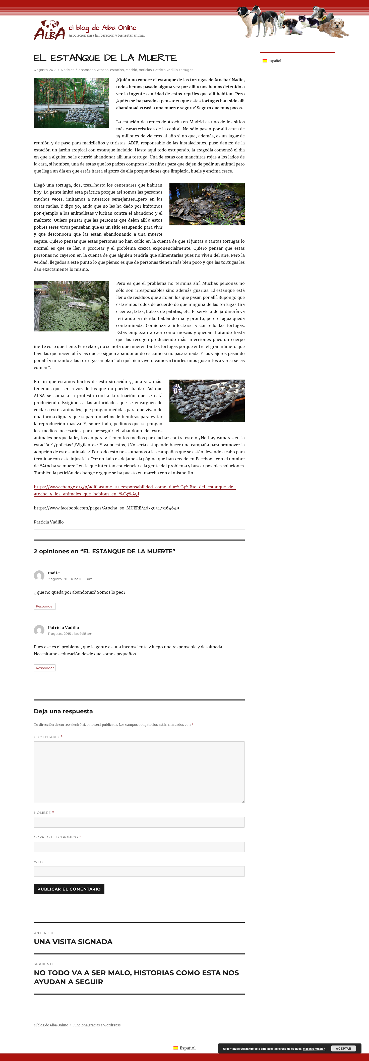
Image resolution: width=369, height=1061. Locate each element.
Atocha (103, 70)
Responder (45, 606)
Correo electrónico (57, 837)
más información (314, 1048)
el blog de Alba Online (102, 28)
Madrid (131, 70)
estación (117, 70)
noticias (145, 70)
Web (38, 862)
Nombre (44, 813)
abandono (87, 70)
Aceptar (343, 1048)
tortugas (186, 70)
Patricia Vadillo (165, 70)
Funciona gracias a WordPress (97, 1025)
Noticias (67, 70)
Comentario (48, 737)
